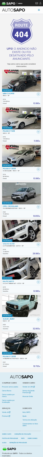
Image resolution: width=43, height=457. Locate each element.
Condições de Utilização (22, 434)
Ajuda (24, 416)
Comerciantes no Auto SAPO (30, 424)
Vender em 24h (28, 387)
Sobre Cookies (32, 438)
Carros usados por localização (8, 401)
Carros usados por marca (8, 395)
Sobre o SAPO (6, 434)
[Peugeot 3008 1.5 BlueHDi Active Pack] (21, 344)
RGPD (23, 438)
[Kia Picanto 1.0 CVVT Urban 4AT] (21, 268)
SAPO (9, 449)
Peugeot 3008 (11, 170)
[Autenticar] (36, 4)
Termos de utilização (30, 420)
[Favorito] (38, 94)
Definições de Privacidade (18, 442)
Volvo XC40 (13, 245)
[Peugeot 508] (21, 118)
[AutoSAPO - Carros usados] (13, 10)
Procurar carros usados (10, 387)
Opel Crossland (14, 207)
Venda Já (5, 412)
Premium (5, 416)
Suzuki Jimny (9, 320)
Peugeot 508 (9, 132)
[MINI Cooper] (21, 81)
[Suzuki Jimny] (21, 306)
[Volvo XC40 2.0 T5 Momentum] (21, 231)
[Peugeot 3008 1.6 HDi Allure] (21, 156)
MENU (20, 3)
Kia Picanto (13, 282)
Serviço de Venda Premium (28, 391)
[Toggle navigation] (39, 9)
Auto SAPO (26, 412)
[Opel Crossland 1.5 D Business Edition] (21, 193)
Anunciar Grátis (28, 396)
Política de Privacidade (10, 438)
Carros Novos (6, 391)
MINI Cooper (8, 94)
